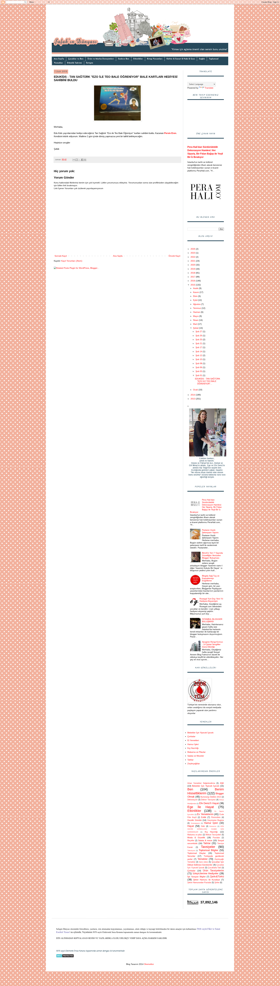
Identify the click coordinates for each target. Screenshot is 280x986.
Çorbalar (191, 736)
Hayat (190, 826)
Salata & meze (205, 840)
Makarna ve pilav (194, 835)
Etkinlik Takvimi (74, 63)
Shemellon (149, 964)
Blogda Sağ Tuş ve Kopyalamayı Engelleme (210, 578)
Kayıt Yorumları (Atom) (71, 261)
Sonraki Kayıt (61, 256)
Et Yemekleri (193, 740)
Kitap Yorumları (154, 59)
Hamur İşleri (193, 744)
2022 (193, 257)
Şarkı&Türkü (217, 876)
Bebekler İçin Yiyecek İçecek (200, 732)
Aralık (196, 288)
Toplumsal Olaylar (196, 853)
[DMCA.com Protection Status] (65, 957)
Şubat (196, 328)
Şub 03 (199, 371)
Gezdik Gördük (194, 820)
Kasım (196, 292)
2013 (193, 399)
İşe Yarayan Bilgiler (196, 876)
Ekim (195, 296)
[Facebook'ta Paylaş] (82, 159)
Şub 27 (199, 331)
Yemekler (58, 63)
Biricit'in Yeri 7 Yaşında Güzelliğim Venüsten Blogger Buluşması (212, 555)
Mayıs (196, 316)
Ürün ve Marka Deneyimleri (101, 59)
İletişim (89, 63)
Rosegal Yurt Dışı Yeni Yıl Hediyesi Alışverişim (211, 600)
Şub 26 (199, 335)
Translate (209, 88)
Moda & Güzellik (196, 837)
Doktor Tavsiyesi (208, 800)
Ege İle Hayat (200, 807)
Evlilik (203, 817)
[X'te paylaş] (79, 159)
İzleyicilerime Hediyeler (206, 873)
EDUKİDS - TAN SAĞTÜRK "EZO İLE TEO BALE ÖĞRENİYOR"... (207, 381)
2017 (193, 277)
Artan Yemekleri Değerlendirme (201, 783)
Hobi (203, 826)
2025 (193, 249)
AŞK (222, 783)
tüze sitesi (203, 862)
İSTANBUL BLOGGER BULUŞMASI (212, 620)
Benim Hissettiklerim (205, 791)
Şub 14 (199, 351)
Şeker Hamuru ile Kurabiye (206, 879)
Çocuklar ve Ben (75, 59)
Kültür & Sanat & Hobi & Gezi (181, 59)
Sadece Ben (123, 59)
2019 (193, 269)
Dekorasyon (192, 800)
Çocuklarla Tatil (214, 868)
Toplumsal (213, 59)
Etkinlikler (138, 59)
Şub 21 (199, 343)
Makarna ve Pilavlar (196, 752)
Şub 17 (199, 347)
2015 (193, 285)
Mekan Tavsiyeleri (213, 835)
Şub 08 (199, 363)
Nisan (196, 320)
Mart (195, 324)
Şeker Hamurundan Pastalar (199, 883)
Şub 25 (199, 339)
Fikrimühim (215, 817)
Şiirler (217, 883)
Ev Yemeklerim (205, 814)
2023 (193, 253)
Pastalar (216, 838)
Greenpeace (195, 823)
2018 (193, 273)
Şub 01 (199, 375)
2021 (193, 261)
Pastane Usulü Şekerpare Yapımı (210, 531)
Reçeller (190, 841)
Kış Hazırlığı (193, 748)
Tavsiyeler (208, 847)
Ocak (195, 389)
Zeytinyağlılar (193, 763)
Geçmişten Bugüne (215, 820)
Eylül (195, 300)
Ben (190, 789)
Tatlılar (190, 760)
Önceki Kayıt (174, 256)
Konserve (212, 826)
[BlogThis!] (76, 159)
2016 (193, 281)
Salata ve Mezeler (195, 756)
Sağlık (202, 59)
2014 (193, 395)
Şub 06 (199, 367)
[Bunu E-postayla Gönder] (73, 159)
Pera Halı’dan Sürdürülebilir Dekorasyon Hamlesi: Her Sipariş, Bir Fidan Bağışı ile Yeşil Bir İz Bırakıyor (206, 506)
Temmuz (197, 308)
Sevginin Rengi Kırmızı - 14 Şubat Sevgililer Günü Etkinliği (212, 644)
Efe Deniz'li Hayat (209, 803)
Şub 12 (199, 355)
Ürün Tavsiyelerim (213, 870)
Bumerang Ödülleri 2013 (211, 797)
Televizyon (191, 850)
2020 (193, 265)
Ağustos (197, 304)
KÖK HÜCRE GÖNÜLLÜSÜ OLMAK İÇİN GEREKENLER (205, 829)
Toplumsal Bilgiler (208, 850)
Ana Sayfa (59, 59)
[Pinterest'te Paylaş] (85, 159)
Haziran (197, 312)
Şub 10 (199, 359)
